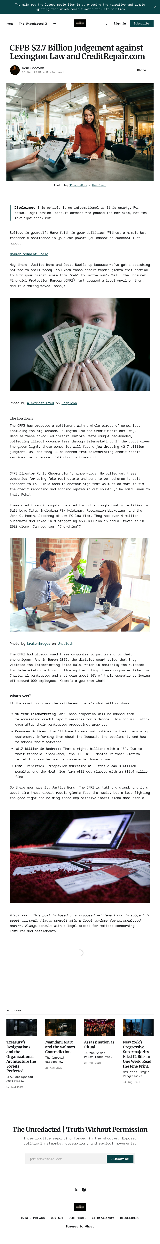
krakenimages (38, 643)
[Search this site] (105, 23)
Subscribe (141, 23)
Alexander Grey (40, 402)
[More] (54, 23)
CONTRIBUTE (77, 1218)
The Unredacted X (33, 23)
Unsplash (99, 185)
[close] (155, 7)
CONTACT (57, 1218)
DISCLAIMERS (129, 1218)
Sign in (120, 23)
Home (9, 23)
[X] (76, 1190)
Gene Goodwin (33, 68)
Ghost (89, 1226)
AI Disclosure (103, 1218)
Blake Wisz (78, 185)
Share (141, 70)
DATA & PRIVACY (33, 1218)
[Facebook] (84, 1190)
